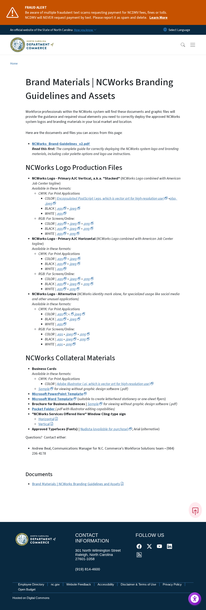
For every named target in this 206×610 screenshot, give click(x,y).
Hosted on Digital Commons (30, 598)
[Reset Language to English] (165, 29)
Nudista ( (104, 429)
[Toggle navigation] (196, 44)
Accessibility (106, 584)
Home (14, 63)
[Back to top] (195, 510)
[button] (180, 45)
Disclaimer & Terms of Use (138, 584)
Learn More (158, 17)
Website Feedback (78, 584)
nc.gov (55, 584)
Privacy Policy (172, 584)
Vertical (44, 424)
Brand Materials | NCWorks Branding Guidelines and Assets (76, 484)
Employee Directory (31, 584)
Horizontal (46, 419)
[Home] (32, 40)
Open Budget (26, 589)
